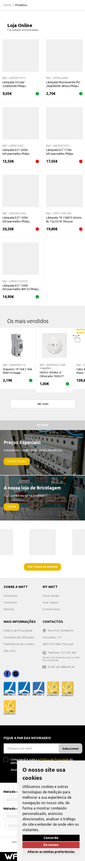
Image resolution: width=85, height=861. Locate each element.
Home (7, 5)
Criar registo (50, 602)
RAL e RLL (10, 650)
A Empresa (10, 595)
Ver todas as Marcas (42, 566)
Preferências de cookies (19, 644)
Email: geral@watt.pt (61, 666)
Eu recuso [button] (51, 845)
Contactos (10, 602)
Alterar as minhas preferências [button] (51, 852)
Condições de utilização (19, 637)
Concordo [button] (51, 838)
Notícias (9, 609)
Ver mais (42, 403)
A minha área (51, 609)
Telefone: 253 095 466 (62, 652)
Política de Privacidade (18, 630)
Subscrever (70, 748)
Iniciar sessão (51, 595)
